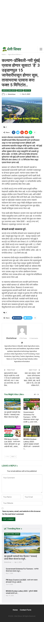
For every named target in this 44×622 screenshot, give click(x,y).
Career (20, 90)
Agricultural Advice (9, 90)
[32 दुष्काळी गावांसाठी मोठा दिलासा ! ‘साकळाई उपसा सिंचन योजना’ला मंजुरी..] (12, 404)
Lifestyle (27, 90)
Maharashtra (10, 427)
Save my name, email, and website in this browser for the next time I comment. (21, 512)
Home (15, 610)
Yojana (26, 399)
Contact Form (25, 610)
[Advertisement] (22, 23)
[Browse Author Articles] (22, 330)
